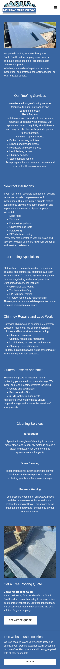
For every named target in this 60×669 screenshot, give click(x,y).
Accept (30, 662)
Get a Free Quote (20, 620)
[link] (19, 7)
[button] (56, 7)
